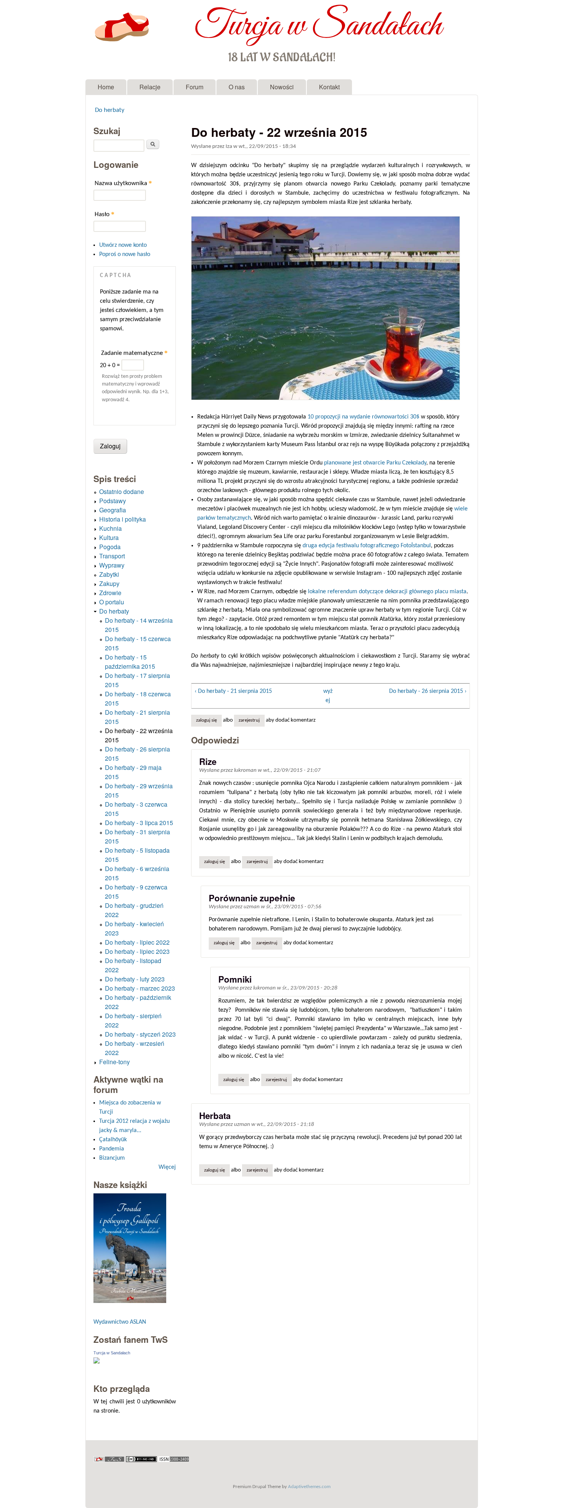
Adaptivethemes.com (309, 1486)
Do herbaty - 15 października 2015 (130, 662)
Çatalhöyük (113, 1140)
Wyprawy (111, 565)
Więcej (167, 1167)
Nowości (282, 86)
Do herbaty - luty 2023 (135, 979)
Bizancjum (112, 1158)
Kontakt (329, 86)
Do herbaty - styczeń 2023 (140, 1034)
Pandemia (111, 1149)
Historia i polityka (122, 519)
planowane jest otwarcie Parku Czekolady (375, 463)
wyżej (327, 696)
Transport (112, 555)
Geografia (112, 509)
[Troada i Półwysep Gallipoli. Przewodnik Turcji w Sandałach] (129, 1301)
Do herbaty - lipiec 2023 (137, 951)
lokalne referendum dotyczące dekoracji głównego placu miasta (387, 592)
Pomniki (235, 979)
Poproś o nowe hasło (124, 254)
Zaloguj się (206, 720)
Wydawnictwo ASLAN (119, 1322)
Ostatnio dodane (121, 491)
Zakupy (109, 583)
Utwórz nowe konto (123, 245)
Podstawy (112, 500)
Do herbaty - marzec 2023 (140, 988)
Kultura (109, 537)
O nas (237, 86)
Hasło (105, 214)
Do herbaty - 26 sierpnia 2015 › (427, 691)
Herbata (215, 1115)
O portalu (111, 601)
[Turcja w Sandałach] (96, 1362)
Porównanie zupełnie (252, 898)
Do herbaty (109, 110)
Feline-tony (114, 1061)
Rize (207, 761)
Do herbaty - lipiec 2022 (137, 942)
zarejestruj (249, 720)
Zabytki (109, 574)
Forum (194, 86)
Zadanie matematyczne (134, 352)
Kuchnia (110, 528)
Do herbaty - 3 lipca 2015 (139, 822)
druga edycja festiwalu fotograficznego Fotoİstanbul (367, 546)
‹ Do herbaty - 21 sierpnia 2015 (233, 691)
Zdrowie (110, 592)
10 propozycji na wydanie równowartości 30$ (363, 417)
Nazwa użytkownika (123, 183)
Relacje (149, 86)
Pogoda (110, 546)
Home (106, 86)
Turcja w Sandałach (318, 26)
